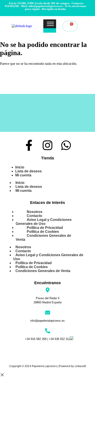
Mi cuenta (23, 175)
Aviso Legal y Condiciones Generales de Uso (44, 222)
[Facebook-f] (28, 145)
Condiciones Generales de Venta (43, 237)
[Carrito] (70, 26)
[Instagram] (47, 145)
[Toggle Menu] (50, 24)
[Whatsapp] (66, 145)
